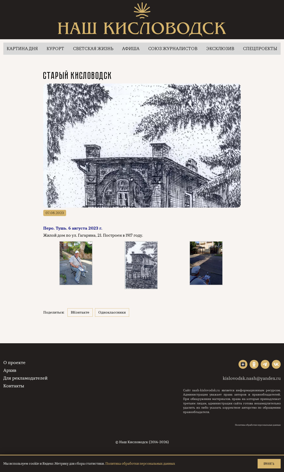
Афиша (131, 48)
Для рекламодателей (25, 378)
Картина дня (22, 48)
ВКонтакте (80, 312)
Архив (9, 370)
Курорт (55, 48)
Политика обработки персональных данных (258, 425)
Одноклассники (112, 312)
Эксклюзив (220, 48)
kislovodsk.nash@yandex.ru (252, 378)
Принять (269, 464)
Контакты (13, 386)
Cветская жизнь (93, 48)
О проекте (14, 362)
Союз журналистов (172, 48)
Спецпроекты (260, 48)
